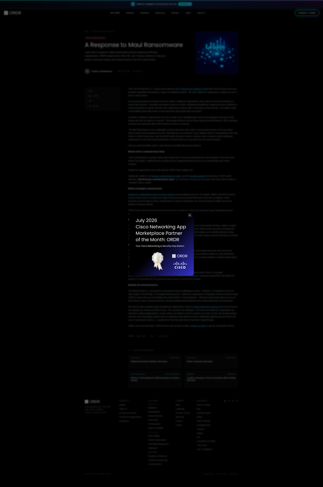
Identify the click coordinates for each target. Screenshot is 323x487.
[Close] (190, 215)
